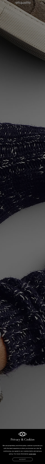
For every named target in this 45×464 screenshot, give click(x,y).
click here (32, 454)
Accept (22, 459)
